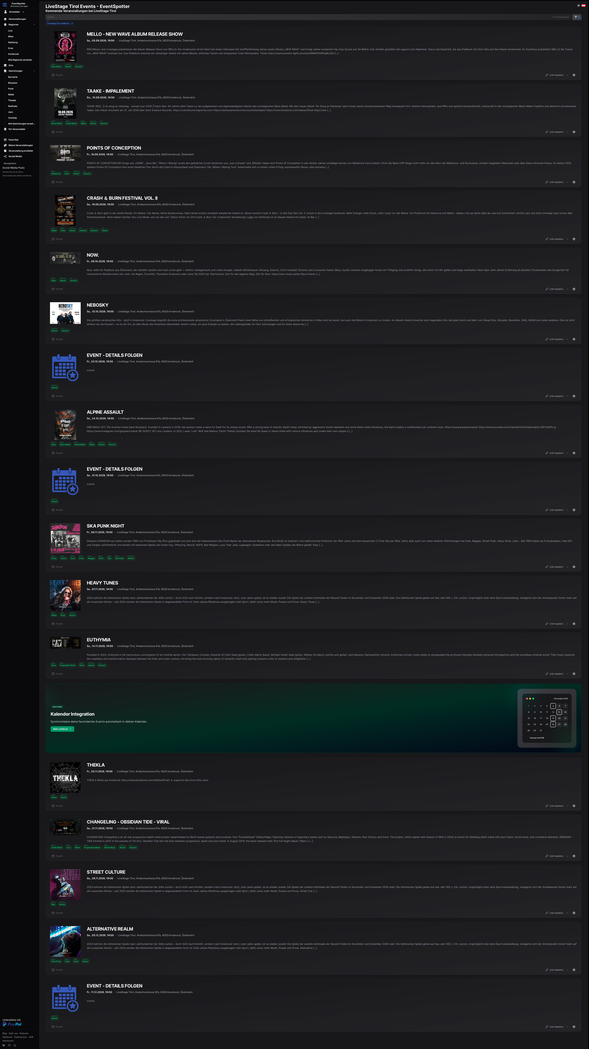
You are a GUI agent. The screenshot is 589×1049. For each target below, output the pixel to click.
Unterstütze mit (11, 1019)
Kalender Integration (72, 714)
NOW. (93, 255)
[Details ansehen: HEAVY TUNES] (313, 602)
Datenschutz (20, 1037)
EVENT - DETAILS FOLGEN (114, 355)
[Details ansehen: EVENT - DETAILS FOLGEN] (313, 374)
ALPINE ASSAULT (105, 412)
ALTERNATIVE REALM (110, 929)
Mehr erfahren (63, 730)
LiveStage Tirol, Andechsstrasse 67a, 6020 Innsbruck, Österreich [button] (157, 40)
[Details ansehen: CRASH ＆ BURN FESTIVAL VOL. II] (313, 217)
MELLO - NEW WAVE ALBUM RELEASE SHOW (135, 34)
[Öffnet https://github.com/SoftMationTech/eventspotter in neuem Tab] (9, 1045)
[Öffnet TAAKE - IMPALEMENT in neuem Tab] (65, 103)
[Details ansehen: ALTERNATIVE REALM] (313, 948)
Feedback (7, 1037)
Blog (4, 1033)
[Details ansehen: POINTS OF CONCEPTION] (313, 164)
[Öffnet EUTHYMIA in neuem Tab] (65, 643)
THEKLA (96, 765)
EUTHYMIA (99, 639)
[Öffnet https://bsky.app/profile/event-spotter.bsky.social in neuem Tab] (3, 1045)
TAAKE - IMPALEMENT (110, 91)
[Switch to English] (583, 5)
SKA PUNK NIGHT (106, 526)
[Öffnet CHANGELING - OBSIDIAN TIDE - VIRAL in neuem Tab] (65, 827)
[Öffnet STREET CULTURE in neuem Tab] (65, 884)
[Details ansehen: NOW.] (313, 271)
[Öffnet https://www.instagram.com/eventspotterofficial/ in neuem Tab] (14, 1045)
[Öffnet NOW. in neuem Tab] (65, 258)
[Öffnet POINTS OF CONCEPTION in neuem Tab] (65, 153)
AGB (31, 1037)
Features (24, 1033)
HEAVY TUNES (102, 583)
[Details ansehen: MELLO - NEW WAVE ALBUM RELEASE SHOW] (313, 53)
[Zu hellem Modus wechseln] (578, 5)
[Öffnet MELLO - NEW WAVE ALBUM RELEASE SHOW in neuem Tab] (65, 46)
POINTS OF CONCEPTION (114, 148)
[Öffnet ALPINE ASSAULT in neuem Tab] (65, 424)
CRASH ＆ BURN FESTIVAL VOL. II (122, 198)
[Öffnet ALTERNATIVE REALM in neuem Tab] (65, 941)
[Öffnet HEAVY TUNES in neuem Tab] (65, 595)
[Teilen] (567, 75)
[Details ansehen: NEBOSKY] (313, 321)
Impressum (7, 1040)
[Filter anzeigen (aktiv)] (576, 17)
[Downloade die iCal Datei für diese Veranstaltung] (574, 75)
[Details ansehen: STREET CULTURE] (313, 891)
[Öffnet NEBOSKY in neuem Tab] (65, 313)
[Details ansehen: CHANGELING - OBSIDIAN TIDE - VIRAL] (313, 838)
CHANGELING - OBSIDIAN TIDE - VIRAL (128, 822)
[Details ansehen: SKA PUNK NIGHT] (313, 545)
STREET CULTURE (106, 872)
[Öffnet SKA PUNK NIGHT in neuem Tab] (65, 538)
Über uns (13, 1033)
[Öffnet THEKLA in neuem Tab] (65, 777)
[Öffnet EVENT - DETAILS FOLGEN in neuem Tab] (65, 367)
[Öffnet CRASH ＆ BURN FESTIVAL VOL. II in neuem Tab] (65, 210)
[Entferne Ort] (72, 23)
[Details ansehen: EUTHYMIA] (313, 656)
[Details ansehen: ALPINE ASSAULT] (313, 431)
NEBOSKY (97, 305)
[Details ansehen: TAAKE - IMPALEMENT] (313, 110)
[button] (56, 66)
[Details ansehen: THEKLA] (313, 784)
